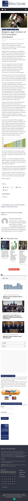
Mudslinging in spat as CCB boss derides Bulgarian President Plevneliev (13, 206)
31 (14, 483)
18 (1, 481)
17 (14, 479)
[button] (13, 278)
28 (8, 483)
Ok (14, 499)
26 (4, 483)
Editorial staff (22, 472)
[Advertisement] (14, 361)
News (17, 29)
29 (10, 483)
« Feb (3, 487)
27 (6, 483)
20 (6, 481)
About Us (21, 470)
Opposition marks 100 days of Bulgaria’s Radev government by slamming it (12, 317)
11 (1, 479)
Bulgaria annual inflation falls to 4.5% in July (12, 297)
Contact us (21, 474)
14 (8, 479)
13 (6, 479)
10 (14, 476)
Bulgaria (4, 29)
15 (10, 479)
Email (3, 406)
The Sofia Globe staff (14, 39)
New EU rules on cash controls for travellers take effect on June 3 (13, 255)
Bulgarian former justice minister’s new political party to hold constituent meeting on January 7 (22, 256)
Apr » (6, 487)
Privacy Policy (22, 476)
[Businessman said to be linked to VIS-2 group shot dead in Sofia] (5, 241)
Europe (13, 29)
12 (4, 479)
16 (12, 479)
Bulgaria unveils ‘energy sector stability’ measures (11, 213)
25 (1, 483)
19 (4, 481)
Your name (4, 412)
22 (10, 481)
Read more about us (20, 456)
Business (8, 29)
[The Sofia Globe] (2, 9)
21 (8, 481)
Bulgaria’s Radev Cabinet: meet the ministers (12, 337)
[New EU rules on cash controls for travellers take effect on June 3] (14, 241)
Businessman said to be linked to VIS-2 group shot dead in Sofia (5, 253)
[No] (26, 497)
